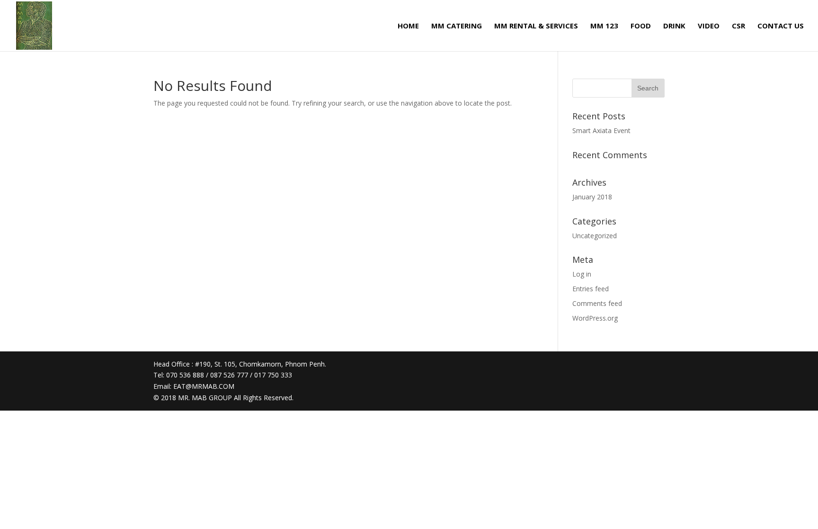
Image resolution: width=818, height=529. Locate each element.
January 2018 (592, 196)
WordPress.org (595, 318)
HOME (408, 26)
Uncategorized (594, 235)
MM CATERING (456, 26)
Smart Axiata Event (601, 130)
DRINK (674, 26)
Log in (581, 273)
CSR (738, 26)
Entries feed (590, 288)
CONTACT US (780, 26)
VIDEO (709, 26)
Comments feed (597, 303)
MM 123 (604, 26)
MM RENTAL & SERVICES (536, 26)
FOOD (641, 26)
